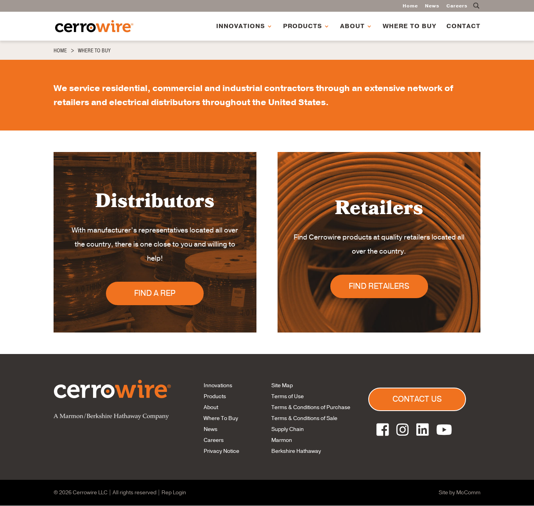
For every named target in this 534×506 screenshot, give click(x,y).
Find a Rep (155, 293)
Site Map (282, 385)
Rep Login (173, 492)
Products (302, 26)
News (432, 6)
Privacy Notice (221, 451)
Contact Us (417, 399)
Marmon (281, 440)
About (352, 26)
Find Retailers (379, 286)
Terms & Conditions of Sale (304, 418)
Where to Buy (409, 26)
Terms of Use (287, 396)
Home (410, 6)
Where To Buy (221, 418)
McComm (468, 492)
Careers (457, 6)
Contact (463, 26)
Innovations (240, 26)
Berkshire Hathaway (296, 451)
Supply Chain (287, 429)
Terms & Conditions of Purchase (310, 407)
